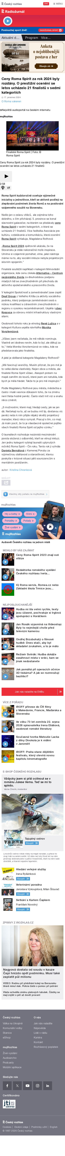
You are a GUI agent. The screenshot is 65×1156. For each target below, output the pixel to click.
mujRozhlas (8, 504)
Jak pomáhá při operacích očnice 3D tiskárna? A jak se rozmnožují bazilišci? (38, 673)
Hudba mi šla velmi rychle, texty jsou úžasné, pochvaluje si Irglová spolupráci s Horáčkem (38, 613)
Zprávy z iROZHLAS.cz (18, 922)
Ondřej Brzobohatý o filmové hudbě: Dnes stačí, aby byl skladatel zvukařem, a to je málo (37, 643)
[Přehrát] (6, 176)
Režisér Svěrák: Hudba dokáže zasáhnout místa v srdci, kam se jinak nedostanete (37, 658)
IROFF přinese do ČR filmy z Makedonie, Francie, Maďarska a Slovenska (38, 710)
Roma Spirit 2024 (13, 246)
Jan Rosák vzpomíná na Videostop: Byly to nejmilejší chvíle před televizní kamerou (39, 628)
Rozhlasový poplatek (46, 1046)
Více (46, 38)
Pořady (27, 520)
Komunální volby (12, 1028)
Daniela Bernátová (13, 450)
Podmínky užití (39, 1127)
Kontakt (38, 1042)
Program (31, 38)
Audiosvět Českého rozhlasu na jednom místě (26, 542)
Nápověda (40, 1028)
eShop (6, 1037)
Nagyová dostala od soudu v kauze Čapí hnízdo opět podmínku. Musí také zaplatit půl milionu (31, 973)
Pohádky (9, 520)
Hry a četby (11, 513)
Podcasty (8, 1062)
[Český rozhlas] (12, 4)
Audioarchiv (10, 1057)
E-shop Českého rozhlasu (22, 771)
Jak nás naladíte (43, 1023)
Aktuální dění (11, 38)
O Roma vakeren (11, 101)
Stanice (7, 1032)
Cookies (7, 1127)
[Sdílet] (8, 188)
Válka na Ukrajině (13, 1023)
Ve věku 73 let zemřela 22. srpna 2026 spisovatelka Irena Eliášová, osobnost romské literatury (38, 725)
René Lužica (48, 323)
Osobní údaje (21, 1127)
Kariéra (38, 1037)
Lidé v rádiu (40, 1032)
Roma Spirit (9, 238)
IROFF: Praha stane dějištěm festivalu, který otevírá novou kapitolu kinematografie (35, 755)
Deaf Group (9, 296)
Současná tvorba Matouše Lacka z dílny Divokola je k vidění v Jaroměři (37, 740)
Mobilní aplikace (12, 1067)
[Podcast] (3, 188)
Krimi (29, 513)
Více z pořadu (13, 702)
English (53, 1127)
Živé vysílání (11, 527)
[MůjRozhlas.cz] (6, 116)
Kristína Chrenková (21, 469)
